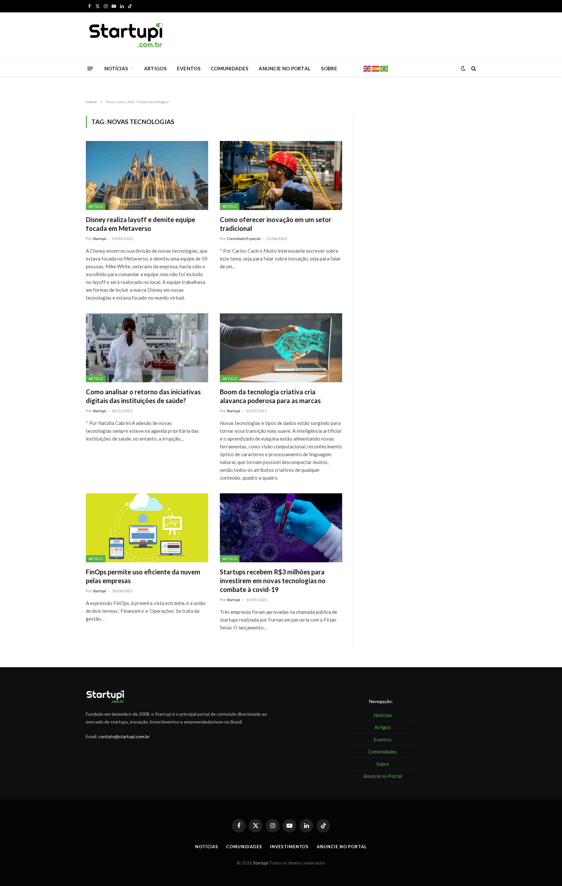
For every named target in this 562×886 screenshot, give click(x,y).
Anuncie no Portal (342, 846)
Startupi (99, 238)
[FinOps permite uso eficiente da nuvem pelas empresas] (147, 527)
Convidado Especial (244, 238)
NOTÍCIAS (116, 68)
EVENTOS (188, 68)
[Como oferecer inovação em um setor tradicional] (281, 175)
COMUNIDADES (229, 68)
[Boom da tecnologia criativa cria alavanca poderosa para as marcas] (281, 347)
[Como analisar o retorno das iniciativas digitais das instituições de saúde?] (147, 347)
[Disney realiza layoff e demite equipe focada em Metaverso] (147, 175)
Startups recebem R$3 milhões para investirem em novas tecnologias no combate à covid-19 (273, 580)
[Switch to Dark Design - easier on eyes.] (463, 68)
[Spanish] (376, 68)
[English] (367, 68)
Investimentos (289, 846)
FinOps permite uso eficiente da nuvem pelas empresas (143, 576)
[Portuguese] (384, 68)
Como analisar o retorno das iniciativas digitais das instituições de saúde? (143, 396)
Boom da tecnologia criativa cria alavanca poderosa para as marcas (270, 396)
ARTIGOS (155, 68)
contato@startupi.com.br (124, 736)
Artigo (95, 206)
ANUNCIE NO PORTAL (285, 68)
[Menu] (90, 68)
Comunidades (244, 846)
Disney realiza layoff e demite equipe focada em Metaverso (140, 224)
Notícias (206, 846)
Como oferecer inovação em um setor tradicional (275, 224)
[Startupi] (126, 36)
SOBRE (329, 68)
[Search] (473, 68)
